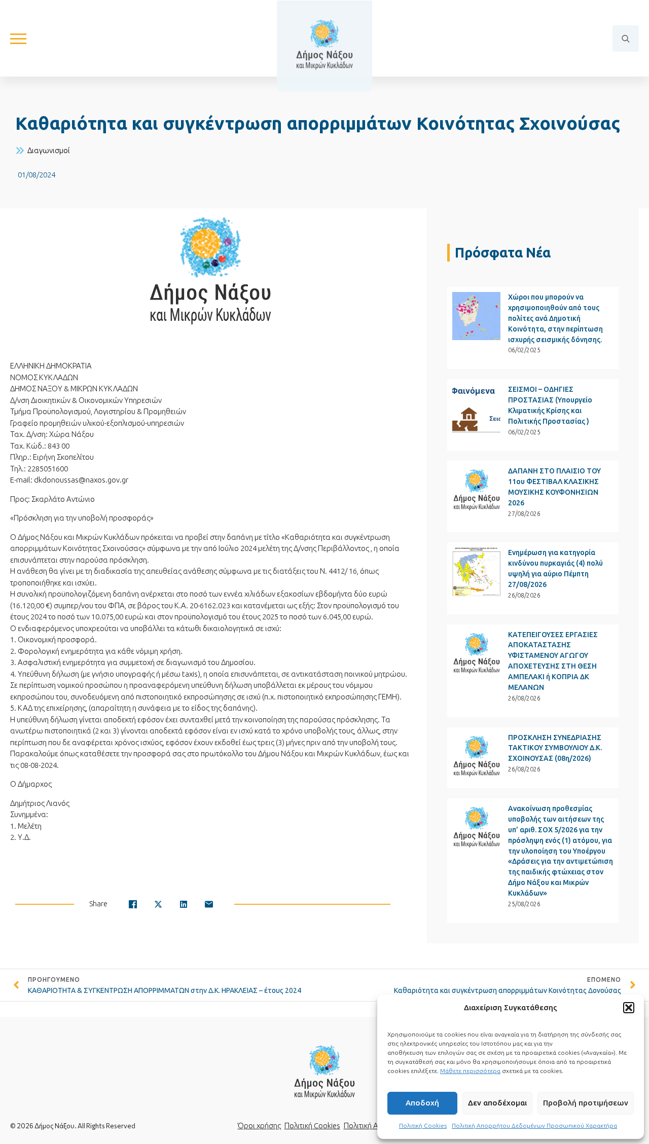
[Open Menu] (18, 38)
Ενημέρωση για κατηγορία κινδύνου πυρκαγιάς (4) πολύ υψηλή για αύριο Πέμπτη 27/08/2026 (555, 568)
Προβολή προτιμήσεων (585, 1102)
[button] (629, 1008)
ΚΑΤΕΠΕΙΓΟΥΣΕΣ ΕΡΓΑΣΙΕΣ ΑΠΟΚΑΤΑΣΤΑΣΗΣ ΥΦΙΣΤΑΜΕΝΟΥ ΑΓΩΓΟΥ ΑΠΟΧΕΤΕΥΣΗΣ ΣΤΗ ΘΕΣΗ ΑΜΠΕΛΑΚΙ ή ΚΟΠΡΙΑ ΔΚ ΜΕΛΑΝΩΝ (553, 661)
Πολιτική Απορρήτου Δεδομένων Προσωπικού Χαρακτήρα (534, 1125)
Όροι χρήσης (259, 1125)
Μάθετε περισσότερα (470, 1070)
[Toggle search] (625, 38)
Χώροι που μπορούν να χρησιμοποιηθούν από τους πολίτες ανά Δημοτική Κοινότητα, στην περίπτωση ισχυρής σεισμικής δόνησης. (555, 318)
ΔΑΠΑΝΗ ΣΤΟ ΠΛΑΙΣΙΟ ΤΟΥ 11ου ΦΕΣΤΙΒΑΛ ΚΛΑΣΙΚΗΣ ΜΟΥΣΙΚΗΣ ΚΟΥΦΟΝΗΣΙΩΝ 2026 (554, 487)
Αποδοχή (422, 1102)
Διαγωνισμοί (48, 150)
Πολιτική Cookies (423, 1125)
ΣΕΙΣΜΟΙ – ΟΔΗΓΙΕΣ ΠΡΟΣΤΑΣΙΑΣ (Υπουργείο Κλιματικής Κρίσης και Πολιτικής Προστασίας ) (550, 405)
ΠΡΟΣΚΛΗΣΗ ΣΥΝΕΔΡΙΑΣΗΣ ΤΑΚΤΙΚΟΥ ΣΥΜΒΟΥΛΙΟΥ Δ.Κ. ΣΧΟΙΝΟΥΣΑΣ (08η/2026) (555, 748)
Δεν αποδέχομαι (497, 1102)
